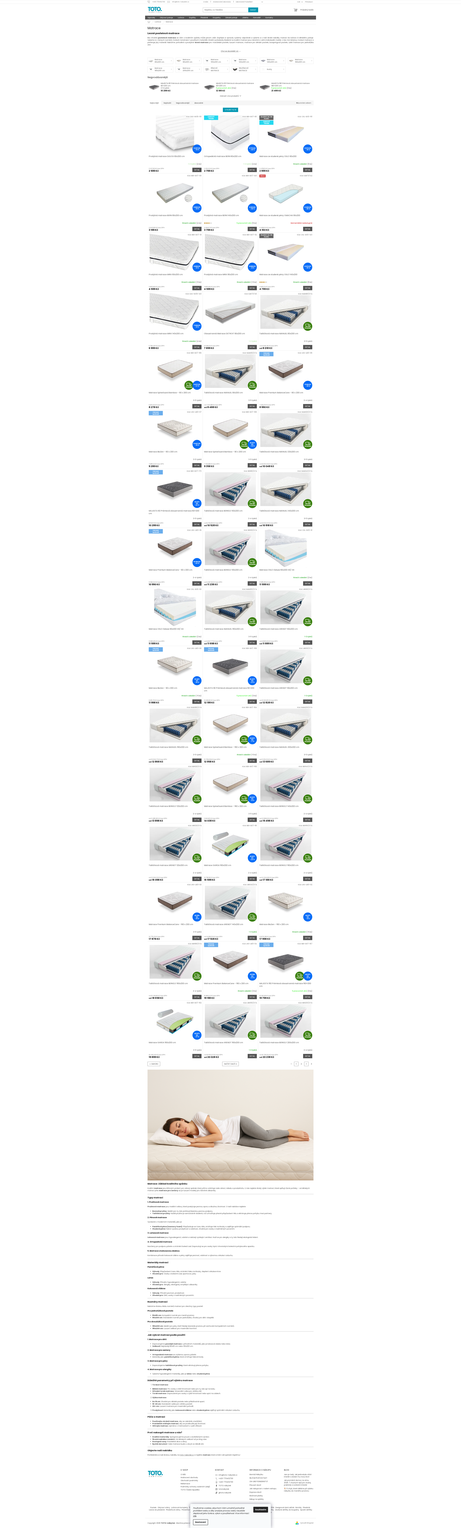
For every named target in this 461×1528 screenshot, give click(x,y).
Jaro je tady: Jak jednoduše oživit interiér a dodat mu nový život (298, 1475)
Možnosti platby (256, 1496)
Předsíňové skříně (189, 1510)
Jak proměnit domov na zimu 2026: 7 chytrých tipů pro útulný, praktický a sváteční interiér (297, 1482)
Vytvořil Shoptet (307, 1523)
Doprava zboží (255, 1492)
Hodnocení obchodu (222, 2)
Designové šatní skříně (284, 1507)
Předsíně (306, 1507)
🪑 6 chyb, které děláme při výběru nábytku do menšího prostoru (298, 1489)
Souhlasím (260, 1509)
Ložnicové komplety (179, 1507)
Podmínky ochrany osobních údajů (195, 1486)
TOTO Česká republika (190, 1490)
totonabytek (224, 1489)
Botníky (299, 1507)
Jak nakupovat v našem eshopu (262, 1488)
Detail (197, 170)
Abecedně (198, 103)
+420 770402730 (226, 1478)
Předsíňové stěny (173, 1510)
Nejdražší (167, 103)
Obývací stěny (164, 1507)
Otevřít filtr (230, 110)
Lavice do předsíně (157, 1510)
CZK (299, 2)
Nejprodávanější (182, 103)
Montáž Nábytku (256, 1474)
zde (194, 1516)
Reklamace (185, 1483)
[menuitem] (151, 18)
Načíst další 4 (230, 1064)
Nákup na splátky (256, 1499)
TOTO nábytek (225, 1485)
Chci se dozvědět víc (230, 51)
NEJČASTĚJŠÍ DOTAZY (258, 1478)
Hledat (253, 10)
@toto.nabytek (225, 1492)
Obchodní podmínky (244, 2)
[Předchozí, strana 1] (296, 1064)
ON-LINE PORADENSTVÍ (258, 1481)
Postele (153, 1507)
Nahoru (154, 1064)
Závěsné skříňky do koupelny (287, 1510)
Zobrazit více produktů (229, 96)
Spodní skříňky (306, 1510)
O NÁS (205, 2)
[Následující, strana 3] (306, 1064)
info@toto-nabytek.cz (228, 1475)
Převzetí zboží (255, 1485)
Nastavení (200, 1522)
